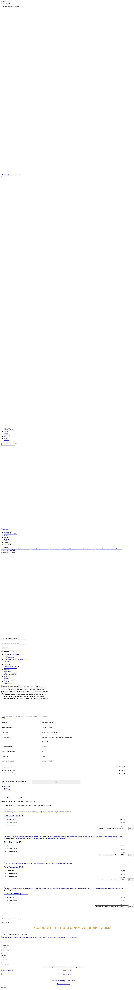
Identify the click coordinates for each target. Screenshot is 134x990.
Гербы (18, 549)
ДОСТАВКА (6, 433)
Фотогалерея (5, 950)
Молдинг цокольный (10, 668)
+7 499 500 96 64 (15, 175)
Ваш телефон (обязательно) (10, 643)
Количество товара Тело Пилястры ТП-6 (111, 880)
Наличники (59, 549)
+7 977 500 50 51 (5, 175)
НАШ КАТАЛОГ (7, 428)
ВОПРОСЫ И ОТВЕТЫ (8, 430)
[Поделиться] (2, 987)
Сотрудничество (6, 949)
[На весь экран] (4, 987)
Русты (2, 962)
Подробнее (64, 834)
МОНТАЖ (6, 431)
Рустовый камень (116, 549)
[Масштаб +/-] (6, 987)
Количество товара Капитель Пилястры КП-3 (110, 906)
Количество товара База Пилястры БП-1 (111, 855)
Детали (6, 788)
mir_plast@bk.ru (5, 3)
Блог (2, 952)
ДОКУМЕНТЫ (7, 435)
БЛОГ (5, 436)
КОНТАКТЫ (6, 440)
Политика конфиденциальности (63, 981)
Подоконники (106, 549)
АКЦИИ (5, 438)
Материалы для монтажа (11, 666)
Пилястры (99, 549)
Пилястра (6, 676)
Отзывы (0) (7, 790)
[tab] (64, 786)
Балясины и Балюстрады (8, 549)
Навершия (53, 549)
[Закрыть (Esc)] (1, 987)
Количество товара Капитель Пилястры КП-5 (14, 782)
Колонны (39, 549)
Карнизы (33, 549)
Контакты (4, 947)
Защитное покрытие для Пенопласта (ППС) (17, 659)
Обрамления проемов (76, 549)
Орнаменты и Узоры (89, 549)
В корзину (56, 782)
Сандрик (3, 551)
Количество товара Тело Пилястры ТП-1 (111, 828)
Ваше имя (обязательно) (9, 638)
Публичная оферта (63, 984)
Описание (7, 786)
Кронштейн (45, 549)
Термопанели (10, 551)
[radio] (42, 768)
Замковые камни (25, 549)
